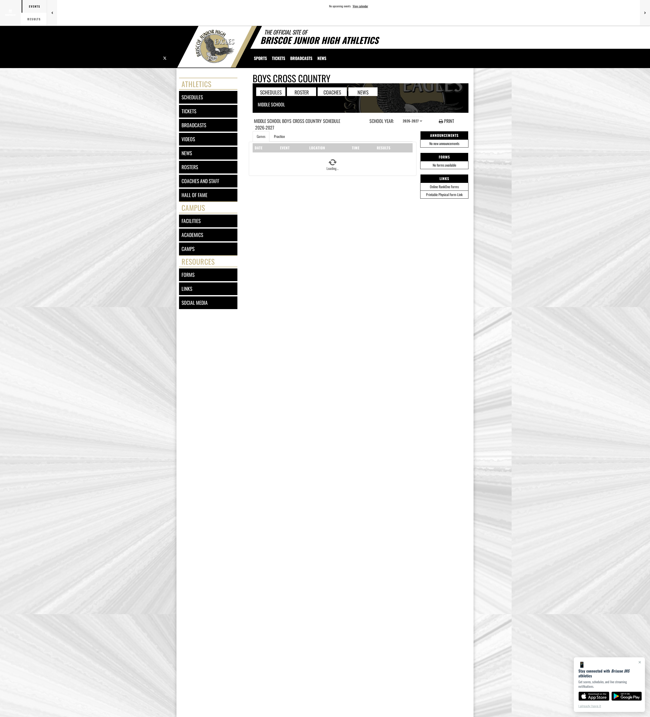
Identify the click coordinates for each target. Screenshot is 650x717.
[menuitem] (278, 58)
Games (261, 136)
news (187, 153)
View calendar (360, 6)
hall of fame (194, 195)
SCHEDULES (271, 91)
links (187, 288)
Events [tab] (34, 6)
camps (188, 248)
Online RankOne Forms (444, 186)
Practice (279, 136)
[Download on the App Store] (593, 696)
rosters (190, 167)
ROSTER (302, 91)
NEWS (363, 91)
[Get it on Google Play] (626, 696)
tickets (189, 111)
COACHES (332, 91)
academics (192, 234)
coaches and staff (200, 181)
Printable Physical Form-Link (444, 194)
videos (188, 139)
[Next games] (645, 12)
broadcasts (194, 125)
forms (188, 274)
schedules (192, 97)
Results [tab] (34, 19)
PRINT (448, 121)
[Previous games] (52, 12)
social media (195, 302)
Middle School (271, 104)
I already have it (589, 706)
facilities (191, 221)
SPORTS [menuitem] (260, 58)
